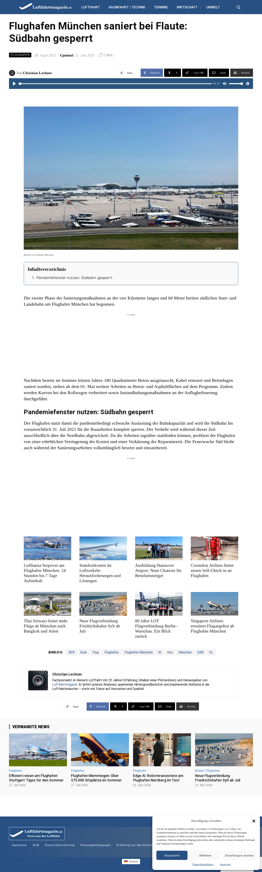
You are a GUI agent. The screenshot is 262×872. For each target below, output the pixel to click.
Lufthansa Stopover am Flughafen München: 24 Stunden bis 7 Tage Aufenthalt (45, 573)
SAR (200, 652)
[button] (254, 821)
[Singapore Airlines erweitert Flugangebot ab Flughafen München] (214, 604)
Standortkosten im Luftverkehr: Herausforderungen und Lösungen (100, 573)
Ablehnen (205, 855)
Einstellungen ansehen (239, 855)
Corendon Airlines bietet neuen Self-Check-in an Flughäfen (212, 570)
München (185, 652)
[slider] (115, 84)
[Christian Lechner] (12, 73)
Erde (83, 652)
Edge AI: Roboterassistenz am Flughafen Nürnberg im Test (158, 777)
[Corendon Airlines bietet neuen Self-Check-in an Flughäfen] (214, 548)
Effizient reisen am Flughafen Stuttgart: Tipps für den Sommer (36, 777)
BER (72, 652)
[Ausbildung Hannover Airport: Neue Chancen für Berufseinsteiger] (159, 548)
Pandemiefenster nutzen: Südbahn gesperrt (74, 278)
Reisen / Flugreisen (207, 770)
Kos (170, 652)
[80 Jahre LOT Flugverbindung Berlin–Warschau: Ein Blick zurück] (159, 604)
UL (211, 652)
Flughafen (20, 54)
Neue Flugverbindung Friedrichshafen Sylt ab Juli (99, 626)
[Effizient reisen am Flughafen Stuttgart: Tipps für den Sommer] (38, 749)
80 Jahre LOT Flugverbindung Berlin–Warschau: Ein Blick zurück (156, 628)
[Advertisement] (131, 345)
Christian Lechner (37, 73)
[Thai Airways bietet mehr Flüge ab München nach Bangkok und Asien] (47, 604)
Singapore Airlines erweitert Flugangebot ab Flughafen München (212, 626)
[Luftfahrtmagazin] (49, 6)
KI (159, 652)
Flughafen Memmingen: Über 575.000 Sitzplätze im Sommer (96, 777)
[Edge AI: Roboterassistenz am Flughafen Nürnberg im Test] (162, 749)
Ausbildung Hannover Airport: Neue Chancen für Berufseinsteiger (158, 570)
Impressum (225, 864)
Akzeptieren (172, 855)
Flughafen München (138, 652)
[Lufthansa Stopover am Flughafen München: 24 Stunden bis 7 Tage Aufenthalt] (47, 548)
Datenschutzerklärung (202, 864)
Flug (96, 652)
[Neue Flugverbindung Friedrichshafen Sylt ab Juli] (103, 604)
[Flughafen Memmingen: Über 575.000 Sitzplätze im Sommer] (100, 749)
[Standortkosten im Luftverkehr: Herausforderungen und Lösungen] (103, 548)
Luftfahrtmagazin (64, 684)
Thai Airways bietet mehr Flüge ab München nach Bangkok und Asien (46, 626)
